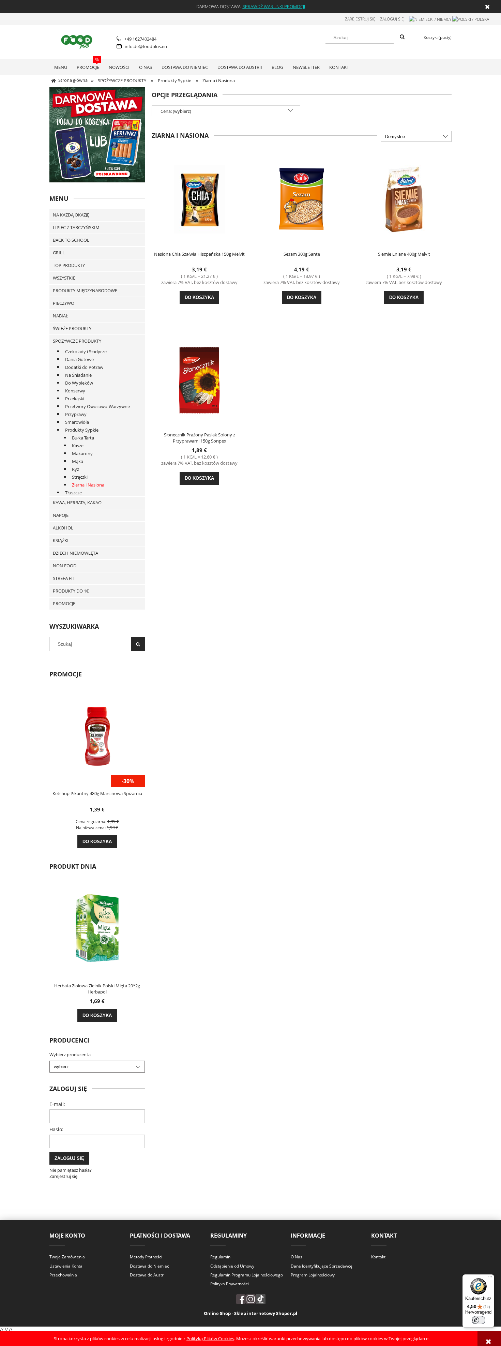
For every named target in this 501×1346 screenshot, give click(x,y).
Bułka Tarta (83, 438)
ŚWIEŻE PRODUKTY (72, 328)
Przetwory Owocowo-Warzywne (97, 406)
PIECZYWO (63, 303)
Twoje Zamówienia (67, 1257)
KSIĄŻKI (61, 540)
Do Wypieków (79, 383)
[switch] (478, 1320)
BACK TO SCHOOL (71, 240)
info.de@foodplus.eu (146, 46)
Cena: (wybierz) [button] (176, 111)
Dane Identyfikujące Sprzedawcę (321, 1266)
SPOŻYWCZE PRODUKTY (77, 341)
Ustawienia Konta (65, 1266)
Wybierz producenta (70, 1054)
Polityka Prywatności (229, 1284)
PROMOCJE (64, 603)
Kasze (78, 446)
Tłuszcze (73, 493)
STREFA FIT (64, 578)
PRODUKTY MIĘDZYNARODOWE (85, 290)
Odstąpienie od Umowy (232, 1266)
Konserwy (75, 391)
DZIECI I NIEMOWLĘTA (75, 553)
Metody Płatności (146, 1257)
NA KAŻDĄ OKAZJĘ (71, 215)
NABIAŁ (60, 316)
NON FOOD (64, 566)
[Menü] (490, 1278)
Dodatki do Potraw (84, 367)
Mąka (77, 461)
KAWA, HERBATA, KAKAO (77, 502)
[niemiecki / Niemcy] (430, 19)
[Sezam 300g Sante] (301, 198)
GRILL (59, 253)
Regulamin (220, 1257)
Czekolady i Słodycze (86, 351)
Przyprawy (76, 414)
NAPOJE (61, 515)
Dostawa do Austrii (148, 1275)
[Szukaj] (402, 37)
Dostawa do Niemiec (149, 1266)
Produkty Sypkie (81, 430)
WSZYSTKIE (64, 278)
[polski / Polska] (470, 19)
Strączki (80, 477)
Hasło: (56, 1129)
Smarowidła (77, 422)
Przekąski (74, 398)
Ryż (75, 469)
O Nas (296, 1257)
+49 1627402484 (140, 39)
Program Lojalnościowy (313, 1275)
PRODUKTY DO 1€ (71, 591)
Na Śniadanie (78, 375)
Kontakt (378, 1257)
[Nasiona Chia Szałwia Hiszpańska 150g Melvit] (199, 198)
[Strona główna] (77, 41)
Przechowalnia (63, 1275)
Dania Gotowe (79, 359)
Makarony (82, 453)
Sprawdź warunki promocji (274, 6)
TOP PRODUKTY (69, 265)
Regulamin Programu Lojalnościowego (246, 1275)
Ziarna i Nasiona (88, 485)
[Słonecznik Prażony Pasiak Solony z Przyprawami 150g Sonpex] (199, 379)
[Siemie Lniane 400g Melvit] (404, 198)
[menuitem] (60, 67)
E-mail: (57, 1104)
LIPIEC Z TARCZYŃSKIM (76, 227)
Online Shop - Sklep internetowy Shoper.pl (250, 1313)
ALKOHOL (63, 528)
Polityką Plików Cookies (210, 1338)
